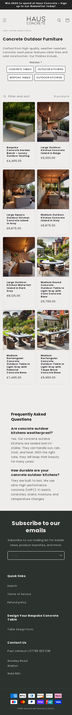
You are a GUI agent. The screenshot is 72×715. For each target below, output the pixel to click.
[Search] (59, 20)
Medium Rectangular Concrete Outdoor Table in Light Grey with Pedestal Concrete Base (18, 364)
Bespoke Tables (20, 77)
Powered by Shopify (45, 708)
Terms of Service (19, 594)
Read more (36, 62)
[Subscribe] (60, 555)
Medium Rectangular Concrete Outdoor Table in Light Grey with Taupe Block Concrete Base (52, 364)
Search (12, 586)
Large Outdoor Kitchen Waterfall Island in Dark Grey (19, 286)
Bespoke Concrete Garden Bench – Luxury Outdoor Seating (18, 151)
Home (5, 31)
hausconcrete (30, 708)
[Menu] (5, 20)
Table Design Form (20, 629)
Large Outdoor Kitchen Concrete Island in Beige (53, 150)
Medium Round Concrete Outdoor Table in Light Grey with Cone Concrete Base (52, 289)
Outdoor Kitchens (51, 69)
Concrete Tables (20, 69)
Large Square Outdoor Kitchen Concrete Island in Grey (18, 219)
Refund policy (16, 602)
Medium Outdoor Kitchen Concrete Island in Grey (53, 217)
